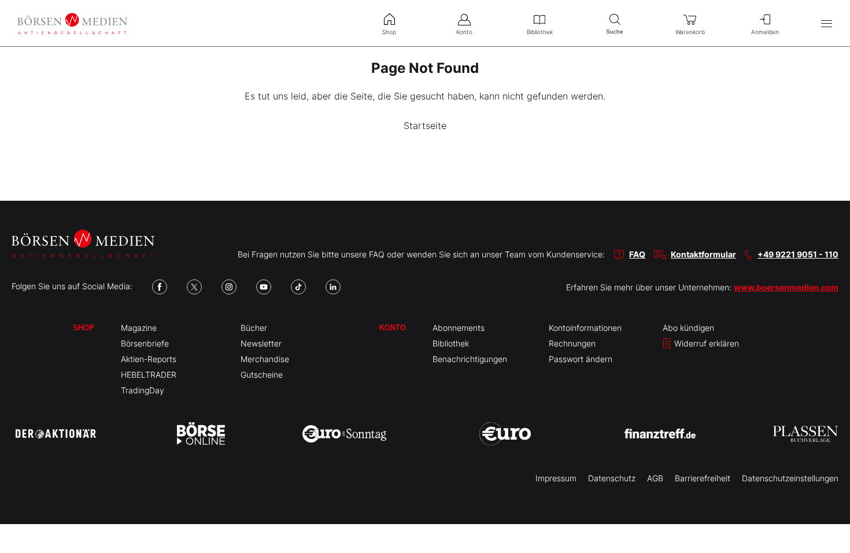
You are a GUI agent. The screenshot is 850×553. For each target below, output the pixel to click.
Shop (83, 327)
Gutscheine (262, 374)
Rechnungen (572, 343)
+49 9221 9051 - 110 (797, 254)
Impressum (555, 478)
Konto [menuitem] (464, 31)
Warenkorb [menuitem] (690, 31)
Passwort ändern (580, 359)
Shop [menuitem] (389, 31)
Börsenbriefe (145, 343)
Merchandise (265, 359)
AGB (655, 478)
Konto (392, 327)
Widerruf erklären (705, 343)
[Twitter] (194, 286)
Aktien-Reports (148, 359)
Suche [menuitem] (614, 31)
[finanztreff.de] (660, 433)
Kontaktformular (703, 254)
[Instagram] (228, 286)
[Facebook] (159, 286)
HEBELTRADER (148, 374)
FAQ (637, 254)
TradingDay (142, 390)
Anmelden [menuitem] (765, 31)
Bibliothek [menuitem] (540, 31)
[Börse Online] (201, 433)
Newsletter (261, 343)
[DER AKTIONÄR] (56, 433)
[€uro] (505, 433)
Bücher (254, 328)
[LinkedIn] (333, 286)
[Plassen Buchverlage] (805, 434)
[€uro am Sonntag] (344, 433)
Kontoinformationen (585, 328)
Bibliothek (451, 343)
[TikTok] (298, 286)
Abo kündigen (688, 328)
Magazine (139, 328)
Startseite (425, 125)
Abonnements (459, 328)
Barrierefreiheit (702, 478)
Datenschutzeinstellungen (790, 478)
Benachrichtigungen (470, 359)
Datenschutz (611, 478)
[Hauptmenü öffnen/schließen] (826, 23)
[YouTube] (263, 286)
